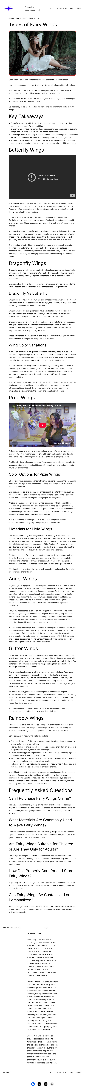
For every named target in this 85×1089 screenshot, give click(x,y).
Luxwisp (6, 1072)
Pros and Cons (16, 927)
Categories (29, 7)
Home (11, 18)
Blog (17, 18)
